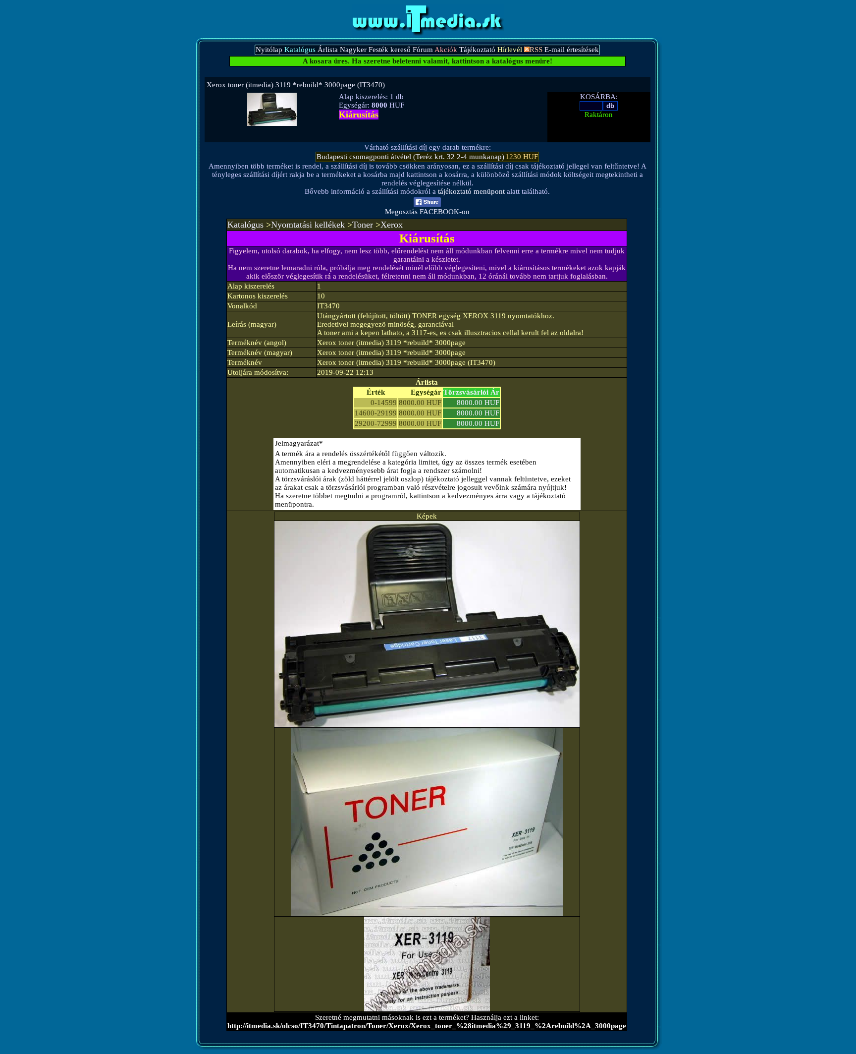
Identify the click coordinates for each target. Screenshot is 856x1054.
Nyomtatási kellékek (308, 225)
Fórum (423, 50)
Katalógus (245, 225)
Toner (362, 225)
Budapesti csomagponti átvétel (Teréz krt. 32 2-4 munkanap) (410, 157)
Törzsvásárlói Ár (471, 392)
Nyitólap (269, 50)
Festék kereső (390, 50)
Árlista (328, 50)
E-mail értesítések (571, 50)
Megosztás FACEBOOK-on (427, 212)
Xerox (391, 225)
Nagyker (353, 50)
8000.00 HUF (478, 403)
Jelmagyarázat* (299, 443)
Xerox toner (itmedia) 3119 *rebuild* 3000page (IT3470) (296, 85)
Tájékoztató (477, 50)
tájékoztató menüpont (471, 191)
